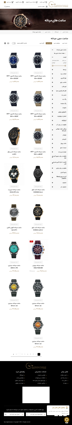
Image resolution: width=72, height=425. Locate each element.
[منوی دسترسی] (46, 6)
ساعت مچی (47, 32)
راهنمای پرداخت (19, 378)
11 (16, 354)
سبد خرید (8, 2)
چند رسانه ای (64, 378)
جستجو (8, 6)
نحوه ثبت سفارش (19, 383)
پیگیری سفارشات (41, 383)
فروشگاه (56, 32)
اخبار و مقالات (63, 375)
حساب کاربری (19, 2)
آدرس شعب (42, 2)
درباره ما (65, 383)
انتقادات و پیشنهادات (40, 378)
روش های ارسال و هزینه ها (39, 380)
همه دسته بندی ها (59, 53)
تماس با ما (64, 380)
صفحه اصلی (65, 32)
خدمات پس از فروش (30, 2)
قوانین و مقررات (41, 375)
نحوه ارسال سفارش (19, 380)
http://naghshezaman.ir (8, 422)
